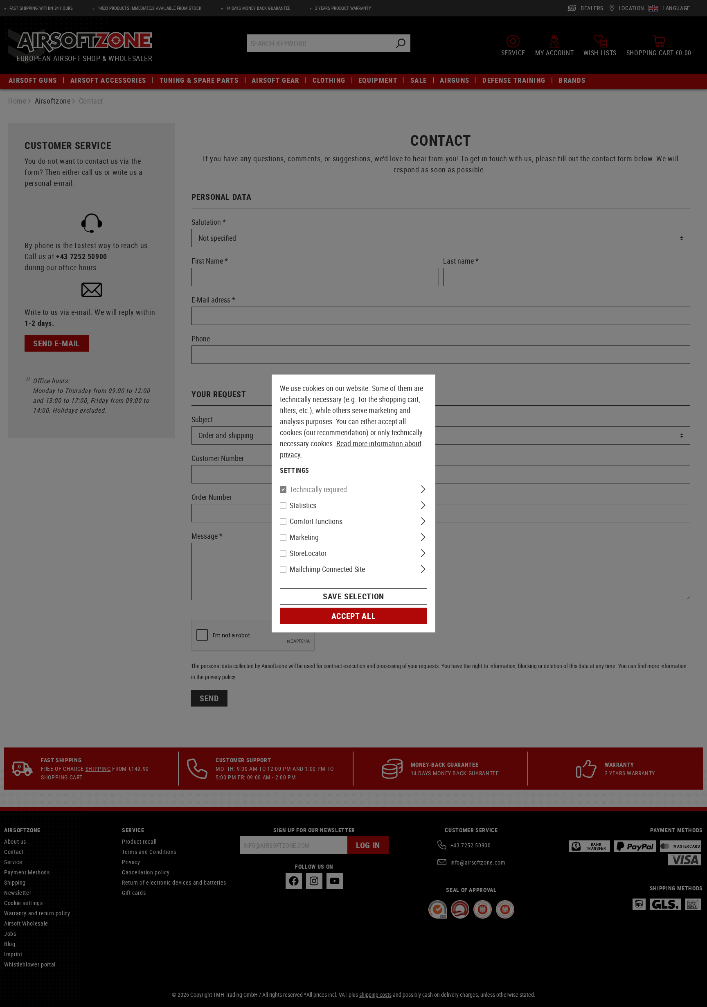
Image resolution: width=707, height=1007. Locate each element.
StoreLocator (308, 553)
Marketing (304, 537)
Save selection (353, 596)
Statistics (303, 505)
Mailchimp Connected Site (327, 569)
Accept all (353, 615)
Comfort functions (316, 521)
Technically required (318, 489)
